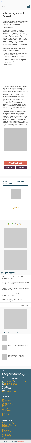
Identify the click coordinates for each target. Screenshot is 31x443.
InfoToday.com (5, 426)
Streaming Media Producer (8, 436)
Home (3, 399)
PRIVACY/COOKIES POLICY (8, 391)
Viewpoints (4, 407)
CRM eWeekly (5, 402)
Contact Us (4, 415)
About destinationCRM (7, 410)
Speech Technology (6, 433)
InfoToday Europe (6, 428)
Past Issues (21, 167)
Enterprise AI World (6, 424)
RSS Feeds (4, 409)
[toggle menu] (28, 6)
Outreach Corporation (16, 208)
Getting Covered (6, 413)
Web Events (5, 408)
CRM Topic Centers (6, 403)
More (28, 364)
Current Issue (9, 167)
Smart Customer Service (7, 431)
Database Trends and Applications (10, 423)
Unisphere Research (6, 438)
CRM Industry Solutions (7, 404)
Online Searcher (5, 430)
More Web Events (25, 305)
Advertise (4, 412)
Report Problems (6, 414)
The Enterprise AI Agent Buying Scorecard (17, 336)
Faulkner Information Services (9, 425)
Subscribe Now (15, 163)
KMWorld (4, 429)
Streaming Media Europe (7, 435)
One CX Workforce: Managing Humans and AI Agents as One (15, 282)
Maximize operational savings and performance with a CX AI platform (16, 355)
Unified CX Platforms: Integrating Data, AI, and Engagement (15, 288)
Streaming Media (6, 434)
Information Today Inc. (7, 380)
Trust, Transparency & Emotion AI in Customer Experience (15, 294)
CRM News (4, 405)
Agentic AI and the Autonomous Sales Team (12, 299)
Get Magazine (6, 400)
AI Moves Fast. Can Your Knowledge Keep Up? (12, 276)
